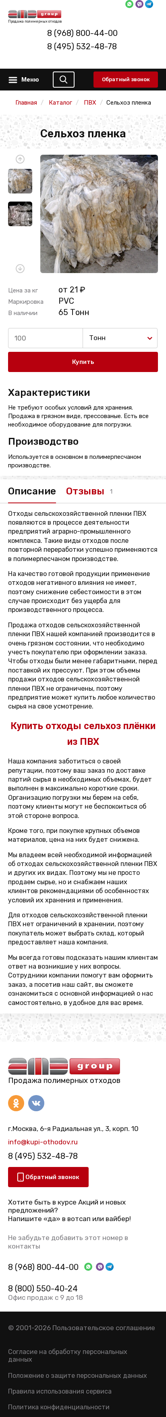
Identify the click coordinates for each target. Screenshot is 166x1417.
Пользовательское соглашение (103, 1328)
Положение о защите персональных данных (77, 1375)
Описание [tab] (32, 491)
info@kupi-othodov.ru (43, 1142)
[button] (20, 159)
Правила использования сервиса (60, 1391)
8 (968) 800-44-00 (82, 33)
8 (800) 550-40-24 (43, 1288)
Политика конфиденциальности (59, 1407)
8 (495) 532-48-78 (82, 46)
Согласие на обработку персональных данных (67, 1355)
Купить (83, 362)
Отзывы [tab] (85, 491)
